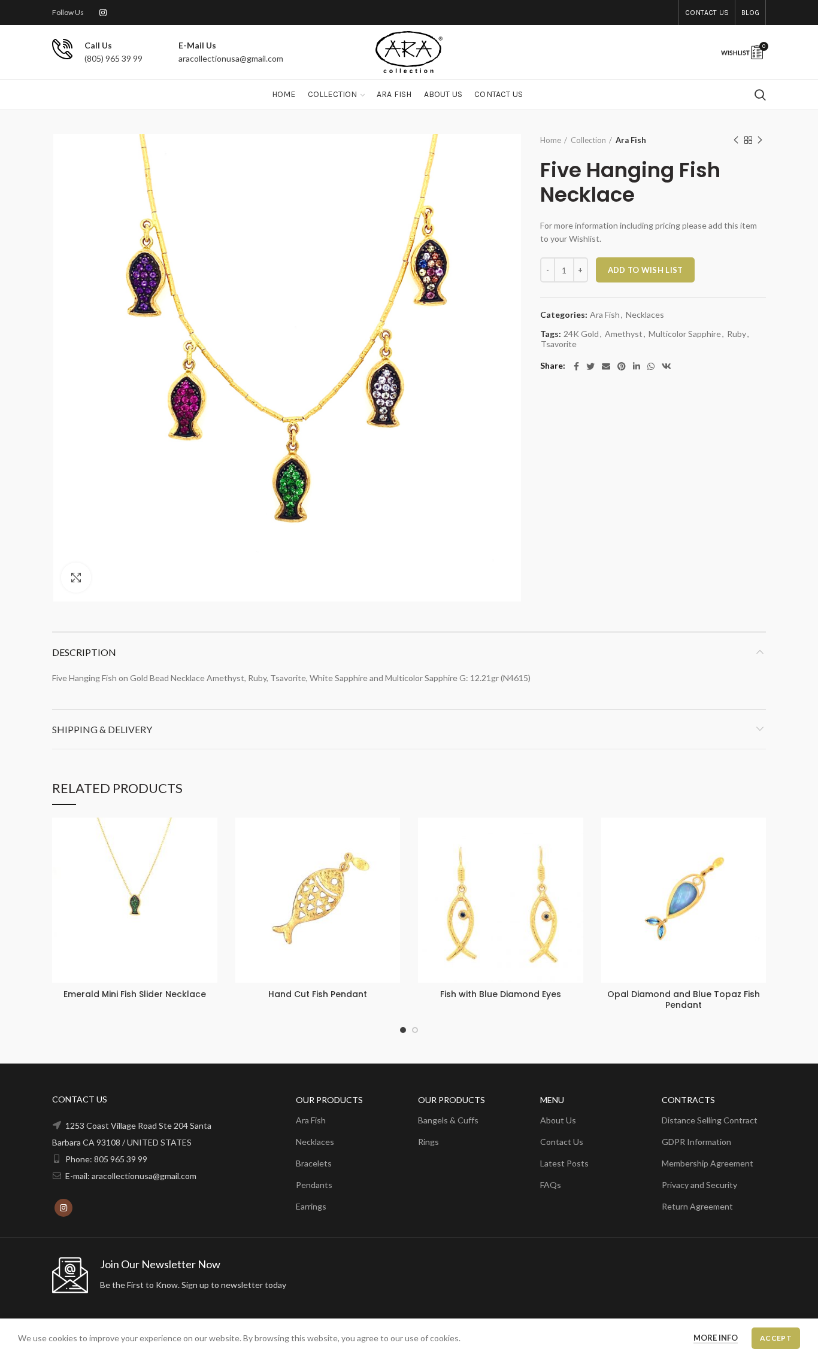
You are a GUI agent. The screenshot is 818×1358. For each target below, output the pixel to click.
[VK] (666, 366)
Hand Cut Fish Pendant (317, 994)
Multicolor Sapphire (685, 334)
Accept (776, 1337)
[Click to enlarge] (76, 578)
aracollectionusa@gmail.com (230, 58)
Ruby (736, 334)
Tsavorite (559, 344)
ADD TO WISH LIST (645, 270)
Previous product (736, 140)
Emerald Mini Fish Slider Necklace (134, 994)
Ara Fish (631, 140)
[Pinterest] (621, 366)
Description (84, 652)
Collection (588, 140)
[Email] (606, 366)
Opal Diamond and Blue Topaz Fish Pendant (683, 999)
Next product (760, 140)
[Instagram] (103, 12)
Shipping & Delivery (102, 729)
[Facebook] (576, 366)
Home (550, 140)
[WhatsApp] (651, 366)
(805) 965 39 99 (113, 58)
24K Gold (581, 334)
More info (715, 1337)
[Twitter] (590, 366)
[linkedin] (636, 366)
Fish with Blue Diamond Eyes (500, 994)
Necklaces (645, 315)
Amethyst (624, 334)
